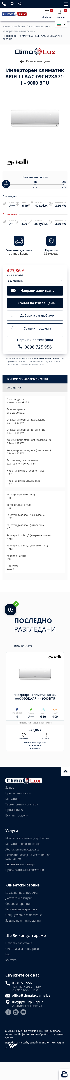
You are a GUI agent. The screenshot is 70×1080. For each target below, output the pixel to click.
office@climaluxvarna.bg (31, 995)
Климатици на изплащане (22, 844)
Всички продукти (16, 815)
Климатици (12, 799)
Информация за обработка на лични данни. (34, 1035)
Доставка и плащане (19, 898)
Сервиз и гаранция (18, 904)
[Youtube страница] (23, 1012)
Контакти (11, 960)
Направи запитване (18, 943)
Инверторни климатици (18, 31)
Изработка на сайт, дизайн (22, 1042)
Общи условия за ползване (23, 915)
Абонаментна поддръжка (22, 849)
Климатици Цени (39, 26)
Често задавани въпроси (22, 949)
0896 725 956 (22, 983)
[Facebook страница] (8, 1012)
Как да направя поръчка (21, 893)
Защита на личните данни (23, 920)
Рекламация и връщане (21, 909)
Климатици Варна (14, 26)
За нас (9, 788)
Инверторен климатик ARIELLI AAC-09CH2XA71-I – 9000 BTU (33, 37)
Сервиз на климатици (20, 864)
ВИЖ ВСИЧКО (23, 646)
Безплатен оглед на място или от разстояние (27, 857)
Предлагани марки (18, 793)
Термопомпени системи (21, 804)
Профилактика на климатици (24, 870)
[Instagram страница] (16, 1012)
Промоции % (14, 810)
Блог (8, 954)
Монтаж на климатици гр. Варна (27, 838)
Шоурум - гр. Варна (27, 1002)
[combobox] (35, 280)
